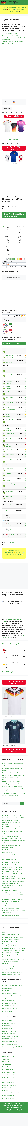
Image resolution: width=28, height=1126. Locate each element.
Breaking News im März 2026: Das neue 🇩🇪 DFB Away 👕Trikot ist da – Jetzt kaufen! (14, 9)
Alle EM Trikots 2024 (14, 139)
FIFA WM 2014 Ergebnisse (10, 1039)
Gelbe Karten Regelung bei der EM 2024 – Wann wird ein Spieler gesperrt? (13, 961)
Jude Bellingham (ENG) (9, 1075)
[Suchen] (22, 803)
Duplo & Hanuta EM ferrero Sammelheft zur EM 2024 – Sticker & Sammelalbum (13, 910)
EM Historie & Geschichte (10, 1008)
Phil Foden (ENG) (7, 1088)
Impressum (6, 1105)
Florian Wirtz (10, 460)
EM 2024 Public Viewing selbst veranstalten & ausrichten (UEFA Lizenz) (14, 895)
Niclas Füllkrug (10, 484)
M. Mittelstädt (10, 392)
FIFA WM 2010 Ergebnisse (10, 1036)
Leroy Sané (9, 468)
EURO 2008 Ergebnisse (9, 1023)
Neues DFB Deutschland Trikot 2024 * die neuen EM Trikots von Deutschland (14, 777)
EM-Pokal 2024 (7, 852)
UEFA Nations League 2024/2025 (12, 1047)
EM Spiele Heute (7, 1011)
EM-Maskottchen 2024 (9, 859)
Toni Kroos (9, 449)
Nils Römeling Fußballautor (14, 1107)
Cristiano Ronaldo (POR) (9, 1085)
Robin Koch (9, 397)
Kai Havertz (9, 473)
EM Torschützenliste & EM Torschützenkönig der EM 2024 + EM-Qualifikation (14, 37)
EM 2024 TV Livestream (9, 1006)
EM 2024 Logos (7, 850)
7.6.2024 (5, 323)
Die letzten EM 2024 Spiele (10, 644)
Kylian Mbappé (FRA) (8, 1072)
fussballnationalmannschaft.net (14, 1111)
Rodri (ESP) (5, 1090)
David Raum (9, 402)
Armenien (18, 102)
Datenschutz (13, 1105)
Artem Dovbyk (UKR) (8, 1077)
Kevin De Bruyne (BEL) (9, 1082)
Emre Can (9, 374)
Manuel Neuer (10, 350)
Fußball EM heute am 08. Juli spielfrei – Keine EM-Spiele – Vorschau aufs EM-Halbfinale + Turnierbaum (13, 950)
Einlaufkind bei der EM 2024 (10, 915)
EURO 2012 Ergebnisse (9, 1026)
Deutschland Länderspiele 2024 (12, 985)
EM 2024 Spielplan (8, 672)
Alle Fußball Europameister (10, 836)
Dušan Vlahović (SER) (8, 1095)
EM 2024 (12, 543)
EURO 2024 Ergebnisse (9, 1034)
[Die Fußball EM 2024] (9, 2)
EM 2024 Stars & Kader (9, 1003)
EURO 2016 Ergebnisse (9, 1028)
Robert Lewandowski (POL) (10, 1093)
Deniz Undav (9, 491)
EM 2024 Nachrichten (9, 991)
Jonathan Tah (10, 420)
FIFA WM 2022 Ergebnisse (10, 1044)
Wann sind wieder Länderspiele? (12, 786)
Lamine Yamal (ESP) (8, 1056)
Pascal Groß (10, 439)
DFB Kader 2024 (7, 988)
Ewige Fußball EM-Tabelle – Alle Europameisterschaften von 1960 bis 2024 (13, 840)
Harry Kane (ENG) (7, 1069)
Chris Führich (10, 433)
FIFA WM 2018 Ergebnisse (10, 1041)
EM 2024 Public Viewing (9, 890)
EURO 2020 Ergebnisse (9, 1031)
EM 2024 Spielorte (8, 1000)
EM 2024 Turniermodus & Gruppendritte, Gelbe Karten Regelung (11, 822)
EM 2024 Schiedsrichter (9, 865)
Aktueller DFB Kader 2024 (10, 34)
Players (19, 543)
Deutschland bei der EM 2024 (11, 773)
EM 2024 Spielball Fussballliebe (12, 862)
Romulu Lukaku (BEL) (8, 1080)
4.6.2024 (5, 329)
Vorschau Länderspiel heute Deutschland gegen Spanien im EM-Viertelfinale (13, 968)
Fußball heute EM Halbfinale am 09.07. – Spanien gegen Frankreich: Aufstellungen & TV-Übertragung (13, 944)
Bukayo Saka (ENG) (8, 1098)
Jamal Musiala (10, 454)
